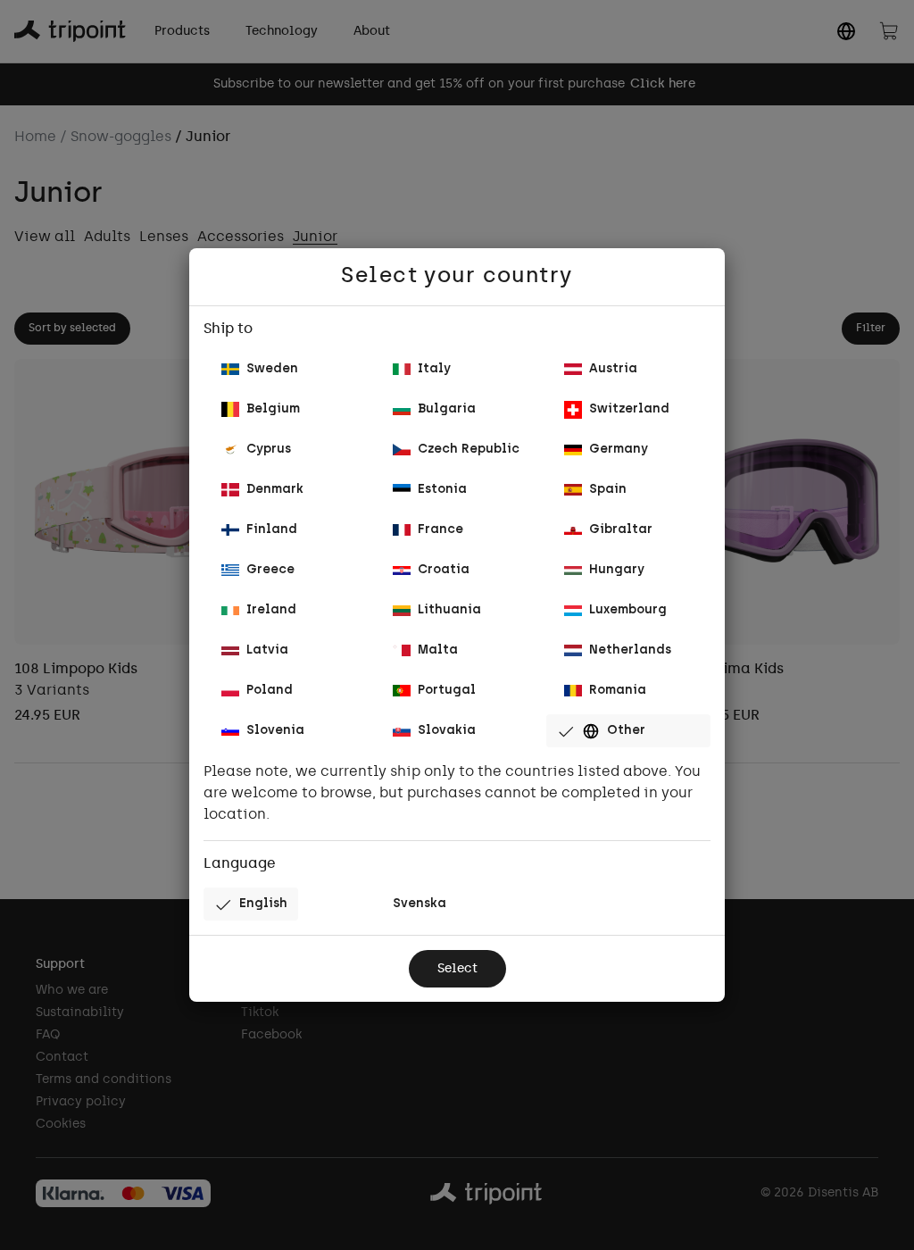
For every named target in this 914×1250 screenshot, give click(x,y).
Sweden (272, 369)
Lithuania (449, 610)
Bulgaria (447, 409)
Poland (269, 690)
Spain (608, 489)
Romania (617, 690)
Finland (271, 530)
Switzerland (629, 409)
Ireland (271, 610)
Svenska (419, 904)
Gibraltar (620, 530)
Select (457, 969)
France (440, 530)
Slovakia (447, 731)
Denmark (274, 489)
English (263, 904)
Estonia (442, 489)
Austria (613, 369)
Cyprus (268, 449)
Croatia (443, 570)
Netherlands (630, 650)
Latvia (267, 650)
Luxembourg (628, 610)
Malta (438, 650)
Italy (434, 369)
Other (626, 731)
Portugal (447, 690)
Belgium (273, 409)
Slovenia (275, 731)
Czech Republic (468, 449)
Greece (270, 570)
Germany (618, 449)
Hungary (616, 570)
